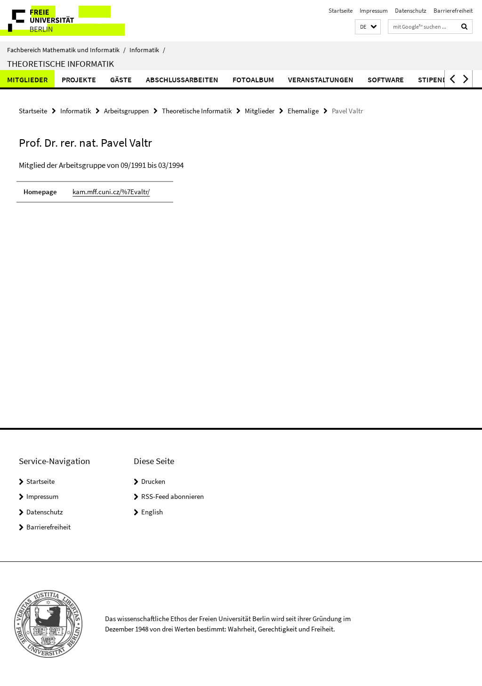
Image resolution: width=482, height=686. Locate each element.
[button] (368, 27)
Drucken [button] (153, 481)
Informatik (147, 50)
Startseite (341, 11)
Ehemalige (303, 110)
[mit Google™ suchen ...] (464, 26)
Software (386, 79)
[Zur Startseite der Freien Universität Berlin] (62, 21)
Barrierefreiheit (453, 11)
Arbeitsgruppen (126, 110)
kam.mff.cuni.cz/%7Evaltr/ (111, 191)
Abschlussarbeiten (182, 79)
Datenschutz (410, 11)
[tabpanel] (145, 185)
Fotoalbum (253, 79)
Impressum (374, 11)
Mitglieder (27, 79)
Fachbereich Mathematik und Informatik (66, 50)
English (152, 511)
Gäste (121, 79)
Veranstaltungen (320, 79)
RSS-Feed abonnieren (172, 496)
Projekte (79, 79)
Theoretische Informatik (60, 63)
